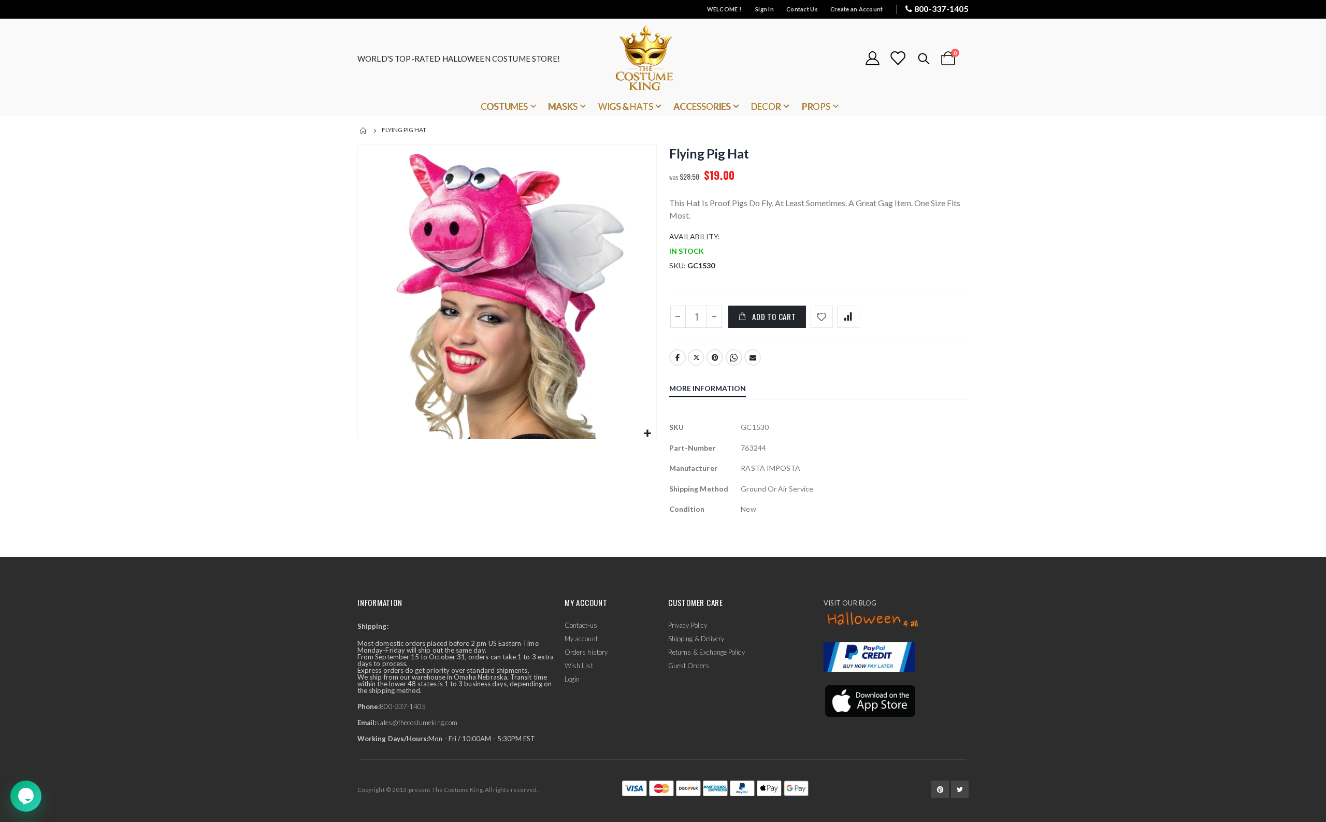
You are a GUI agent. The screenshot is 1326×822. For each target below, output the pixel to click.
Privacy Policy (687, 625)
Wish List (579, 665)
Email (752, 357)
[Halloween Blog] (873, 620)
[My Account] (872, 58)
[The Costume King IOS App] (869, 700)
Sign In (764, 9)
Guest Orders (688, 665)
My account (581, 638)
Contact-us (581, 625)
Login (572, 679)
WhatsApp (734, 357)
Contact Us (802, 9)
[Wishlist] (897, 58)
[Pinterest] (940, 789)
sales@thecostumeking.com (416, 722)
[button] (647, 434)
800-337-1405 (941, 8)
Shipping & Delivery (696, 638)
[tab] (715, 389)
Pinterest (715, 357)
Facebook (677, 357)
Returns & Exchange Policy (706, 652)
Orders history (586, 652)
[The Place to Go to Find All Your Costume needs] (663, 58)
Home (363, 130)
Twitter (696, 357)
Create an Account (856, 9)
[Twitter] (960, 789)
